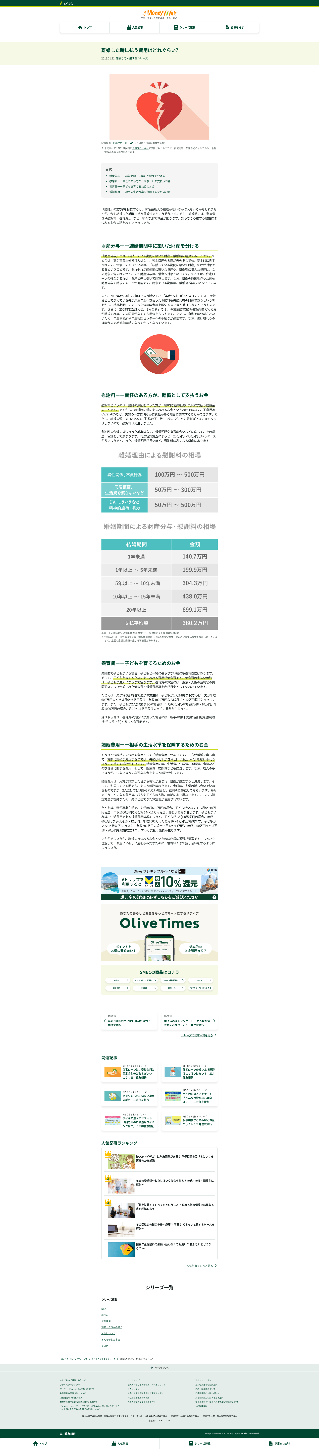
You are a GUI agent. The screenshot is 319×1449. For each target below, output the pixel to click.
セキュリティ (134, 1388)
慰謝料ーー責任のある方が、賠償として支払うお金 (139, 181)
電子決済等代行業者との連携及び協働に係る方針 (217, 1401)
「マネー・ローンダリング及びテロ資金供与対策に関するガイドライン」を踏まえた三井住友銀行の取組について (91, 1408)
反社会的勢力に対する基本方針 (209, 1397)
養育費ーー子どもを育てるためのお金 (132, 186)
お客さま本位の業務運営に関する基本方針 (79, 1401)
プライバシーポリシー (70, 1384)
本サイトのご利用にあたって (73, 1380)
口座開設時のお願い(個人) (207, 1393)
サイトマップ (134, 1380)
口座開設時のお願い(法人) (71, 1397)
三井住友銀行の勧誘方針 (206, 1384)
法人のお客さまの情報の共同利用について (146, 1384)
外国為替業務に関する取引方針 (142, 1401)
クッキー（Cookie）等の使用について (77, 1388)
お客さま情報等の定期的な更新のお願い (145, 1393)
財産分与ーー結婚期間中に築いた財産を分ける (137, 176)
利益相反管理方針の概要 (139, 1397)
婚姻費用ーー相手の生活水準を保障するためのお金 (139, 192)
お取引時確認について (205, 1388)
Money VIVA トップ (78, 1359)
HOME (63, 1359)
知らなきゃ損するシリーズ (103, 1359)
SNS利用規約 (201, 1406)
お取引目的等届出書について (73, 1393)
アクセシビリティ (203, 1380)
